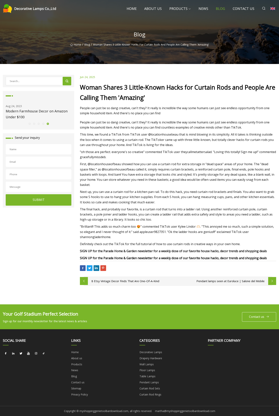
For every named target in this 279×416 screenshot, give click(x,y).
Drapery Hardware (151, 358)
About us (153, 8)
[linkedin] (13, 353)
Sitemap (76, 388)
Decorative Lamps (151, 352)
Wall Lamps (147, 364)
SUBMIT (39, 200)
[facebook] (6, 353)
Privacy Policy (79, 394)
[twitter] (21, 353)
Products (178, 8)
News (203, 8)
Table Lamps (147, 376)
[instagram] (36, 353)
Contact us (243, 8)
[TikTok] (43, 353)
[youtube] (28, 353)
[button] (29, 123)
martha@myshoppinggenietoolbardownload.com (185, 411)
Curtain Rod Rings (150, 394)
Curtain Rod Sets (150, 388)
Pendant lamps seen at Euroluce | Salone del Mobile (230, 281)
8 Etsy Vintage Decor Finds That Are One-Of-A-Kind (125, 281)
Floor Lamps (147, 370)
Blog (220, 8)
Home (132, 8)
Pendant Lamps (149, 382)
